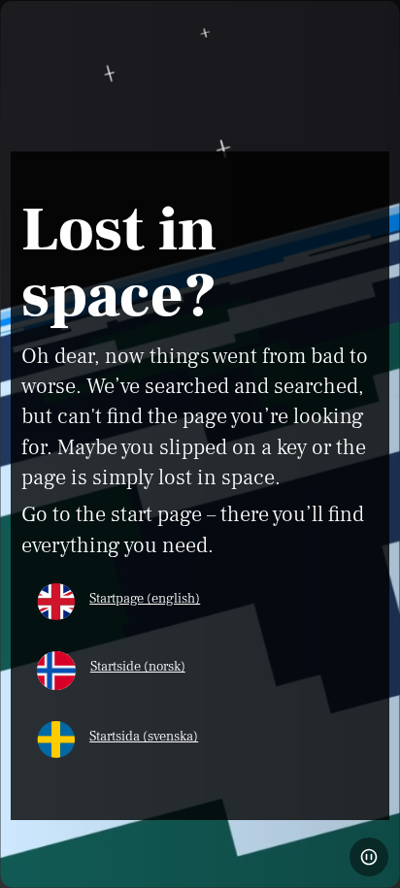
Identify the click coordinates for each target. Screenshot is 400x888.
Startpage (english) (144, 598)
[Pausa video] (369, 857)
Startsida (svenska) (143, 736)
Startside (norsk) (137, 666)
